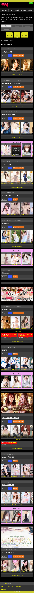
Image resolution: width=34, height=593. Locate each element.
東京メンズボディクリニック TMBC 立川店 (6, 155)
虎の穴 (13, 155)
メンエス (6, 29)
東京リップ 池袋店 (16, 387)
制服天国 (4, 350)
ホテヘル (27, 26)
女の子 (11, 10)
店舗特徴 (9, 35)
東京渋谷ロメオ (6, 309)
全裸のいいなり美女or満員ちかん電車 (26, 155)
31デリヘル (5, 273)
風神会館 (14, 522)
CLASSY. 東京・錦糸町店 (9, 114)
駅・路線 (24, 35)
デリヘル (17, 26)
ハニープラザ (4, 264)
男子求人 (23, 10)
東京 (6, 583)
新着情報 (17, 10)
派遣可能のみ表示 (7, 44)
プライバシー (11, 586)
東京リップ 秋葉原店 (8, 457)
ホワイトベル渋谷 (7, 52)
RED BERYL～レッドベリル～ (11, 83)
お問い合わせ (3, 586)
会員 (31, 2)
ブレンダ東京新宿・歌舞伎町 (10, 418)
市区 (17, 35)
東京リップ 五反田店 (8, 485)
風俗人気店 (5, 10)
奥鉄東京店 (5, 223)
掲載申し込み (3, 589)
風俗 (6, 26)
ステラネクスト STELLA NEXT (11, 195)
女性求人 (30, 10)
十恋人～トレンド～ (8, 164)
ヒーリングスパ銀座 (8, 552)
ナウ (2, 583)
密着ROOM (14, 264)
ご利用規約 (18, 586)
